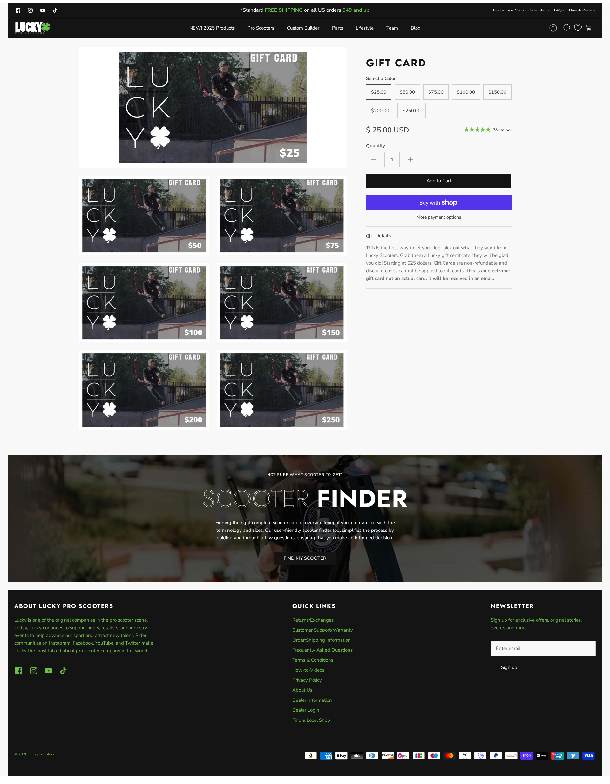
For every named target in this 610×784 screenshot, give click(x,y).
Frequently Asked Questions (322, 650)
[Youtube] (43, 10)
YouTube (104, 643)
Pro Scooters (260, 28)
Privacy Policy (307, 680)
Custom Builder (303, 28)
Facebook (83, 643)
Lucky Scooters (41, 754)
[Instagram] (30, 10)
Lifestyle (365, 28)
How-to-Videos (308, 670)
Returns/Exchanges (313, 620)
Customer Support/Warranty (322, 630)
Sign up (509, 667)
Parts (337, 28)
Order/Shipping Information (321, 640)
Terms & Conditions (312, 660)
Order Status (539, 10)
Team (392, 28)
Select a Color (381, 78)
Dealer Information (312, 700)
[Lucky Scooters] (32, 28)
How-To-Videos (582, 10)
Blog (416, 28)
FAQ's (559, 10)
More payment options (439, 217)
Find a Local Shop (508, 10)
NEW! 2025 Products (212, 28)
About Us (302, 690)
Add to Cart (438, 181)
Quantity (375, 146)
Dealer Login (305, 710)
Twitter (133, 643)
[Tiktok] (55, 10)
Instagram (60, 643)
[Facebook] (18, 10)
